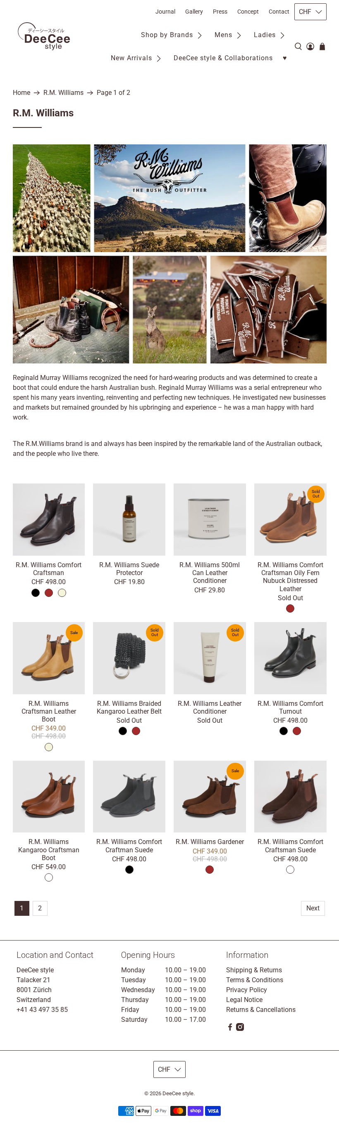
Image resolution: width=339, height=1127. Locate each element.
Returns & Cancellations (261, 1010)
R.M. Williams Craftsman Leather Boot (48, 711)
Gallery (194, 11)
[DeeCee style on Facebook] (230, 1029)
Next (313, 908)
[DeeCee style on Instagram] (240, 1029)
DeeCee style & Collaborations (223, 58)
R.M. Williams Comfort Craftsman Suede (290, 846)
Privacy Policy (246, 990)
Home (21, 93)
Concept (248, 11)
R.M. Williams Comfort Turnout (290, 707)
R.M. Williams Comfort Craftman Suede (129, 846)
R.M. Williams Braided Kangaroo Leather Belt (129, 707)
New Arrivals (131, 58)
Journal (165, 11)
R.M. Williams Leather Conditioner (209, 707)
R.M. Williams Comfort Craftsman (48, 569)
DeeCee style (177, 1093)
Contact (279, 11)
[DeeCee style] (44, 36)
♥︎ (285, 58)
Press (220, 11)
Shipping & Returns (254, 970)
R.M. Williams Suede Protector (129, 569)
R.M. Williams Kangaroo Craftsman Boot (48, 849)
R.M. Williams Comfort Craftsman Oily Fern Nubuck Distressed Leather (290, 577)
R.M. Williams (63, 93)
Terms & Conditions (254, 980)
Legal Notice (244, 1000)
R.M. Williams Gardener (210, 842)
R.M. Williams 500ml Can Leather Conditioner (209, 573)
